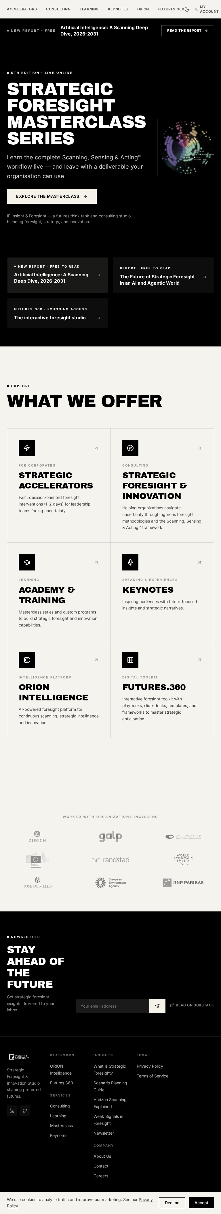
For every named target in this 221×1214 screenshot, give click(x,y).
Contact (101, 1165)
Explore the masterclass (47, 196)
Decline (172, 1202)
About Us (102, 1156)
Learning (89, 9)
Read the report (184, 30)
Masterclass (61, 1125)
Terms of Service (152, 1075)
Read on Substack (195, 1005)
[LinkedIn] (12, 1110)
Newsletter (104, 1133)
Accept (201, 1202)
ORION (143, 9)
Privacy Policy (150, 1066)
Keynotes (118, 9)
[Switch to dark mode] (187, 9)
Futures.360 (171, 9)
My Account (209, 9)
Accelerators (22, 9)
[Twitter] (25, 1110)
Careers (101, 1175)
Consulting (58, 9)
